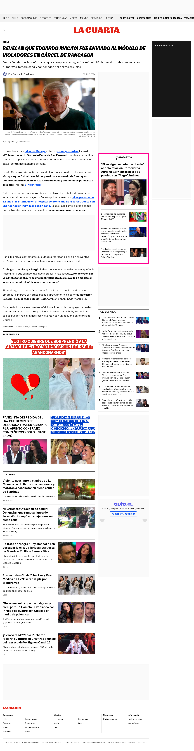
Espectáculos (29, 18)
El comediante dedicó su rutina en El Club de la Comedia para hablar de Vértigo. (28, 648)
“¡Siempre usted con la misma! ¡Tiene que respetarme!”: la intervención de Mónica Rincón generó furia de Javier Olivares (116, 376)
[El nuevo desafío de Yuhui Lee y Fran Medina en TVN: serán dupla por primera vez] (76, 584)
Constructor (127, 18)
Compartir (9, 141)
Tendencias (60, 18)
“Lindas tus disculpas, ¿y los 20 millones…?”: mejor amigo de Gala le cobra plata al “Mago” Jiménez (114, 253)
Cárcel (34, 326)
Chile (15, 18)
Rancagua (42, 326)
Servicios (96, 18)
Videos (73, 18)
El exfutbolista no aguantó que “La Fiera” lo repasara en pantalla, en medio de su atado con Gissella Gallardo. (27, 559)
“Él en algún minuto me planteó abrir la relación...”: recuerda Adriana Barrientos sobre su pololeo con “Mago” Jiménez (122, 170)
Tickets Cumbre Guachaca (168, 18)
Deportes (45, 18)
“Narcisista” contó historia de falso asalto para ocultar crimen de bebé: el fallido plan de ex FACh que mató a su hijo (118, 404)
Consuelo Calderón (23, 74)
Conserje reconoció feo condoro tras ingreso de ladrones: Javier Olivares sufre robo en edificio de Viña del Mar (117, 362)
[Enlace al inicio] (123, 158)
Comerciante (144, 18)
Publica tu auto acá (123, 514)
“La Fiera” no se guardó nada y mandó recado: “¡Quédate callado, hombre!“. (26, 620)
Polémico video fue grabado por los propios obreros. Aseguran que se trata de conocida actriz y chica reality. (29, 528)
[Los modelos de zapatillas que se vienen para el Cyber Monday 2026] (137, 217)
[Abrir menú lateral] (4, 30)
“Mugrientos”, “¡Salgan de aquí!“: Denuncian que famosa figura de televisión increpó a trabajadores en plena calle (28, 514)
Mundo (84, 18)
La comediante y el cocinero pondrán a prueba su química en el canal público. (29, 589)
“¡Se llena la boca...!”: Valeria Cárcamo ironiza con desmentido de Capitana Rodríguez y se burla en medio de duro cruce (118, 349)
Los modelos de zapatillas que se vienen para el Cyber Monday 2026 (113, 216)
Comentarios (24, 141)
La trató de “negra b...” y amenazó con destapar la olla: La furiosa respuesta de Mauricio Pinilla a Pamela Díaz (29, 547)
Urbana (109, 18)
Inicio (6, 18)
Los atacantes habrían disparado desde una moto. (29, 496)
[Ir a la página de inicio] (97, 30)
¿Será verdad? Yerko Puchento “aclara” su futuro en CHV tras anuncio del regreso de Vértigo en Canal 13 (29, 638)
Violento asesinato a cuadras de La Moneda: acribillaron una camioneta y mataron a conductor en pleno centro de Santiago (29, 486)
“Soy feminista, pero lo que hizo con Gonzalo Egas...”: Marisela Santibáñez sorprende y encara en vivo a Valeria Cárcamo (118, 321)
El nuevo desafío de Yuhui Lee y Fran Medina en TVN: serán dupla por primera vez (28, 579)
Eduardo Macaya (22, 326)
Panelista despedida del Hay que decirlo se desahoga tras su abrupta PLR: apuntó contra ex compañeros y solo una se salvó (24, 427)
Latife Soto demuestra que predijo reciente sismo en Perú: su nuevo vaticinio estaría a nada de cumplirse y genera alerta (118, 335)
